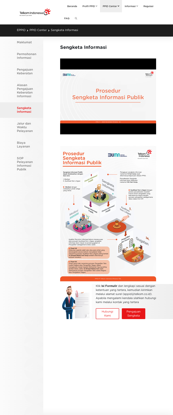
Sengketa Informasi (64, 30)
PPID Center (38, 30)
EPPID (21, 30)
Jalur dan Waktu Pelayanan (25, 127)
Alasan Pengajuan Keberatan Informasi (25, 91)
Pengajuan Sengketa (134, 313)
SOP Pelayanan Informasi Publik (25, 164)
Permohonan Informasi (26, 56)
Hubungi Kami (107, 313)
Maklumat (24, 42)
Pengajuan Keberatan (25, 71)
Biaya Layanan (23, 144)
